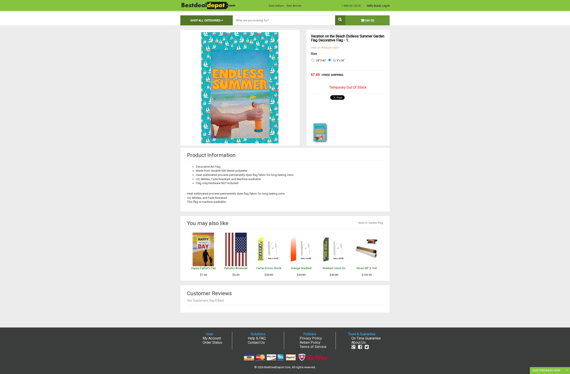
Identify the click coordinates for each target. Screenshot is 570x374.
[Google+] (353, 347)
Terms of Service (313, 347)
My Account (212, 338)
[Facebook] (360, 347)
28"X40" (321, 60)
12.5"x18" (339, 60)
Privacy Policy (311, 338)
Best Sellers (276, 5)
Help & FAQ (257, 338)
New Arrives (294, 5)
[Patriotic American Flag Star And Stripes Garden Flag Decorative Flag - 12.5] (236, 249)
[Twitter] (367, 347)
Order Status (212, 342)
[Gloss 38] (366, 249)
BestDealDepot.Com (277, 367)
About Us (358, 342)
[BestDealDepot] (208, 5)
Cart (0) (369, 20)
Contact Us (256, 342)
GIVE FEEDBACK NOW (546, 370)
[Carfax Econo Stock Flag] (268, 249)
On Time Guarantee (366, 338)
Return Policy (310, 342)
